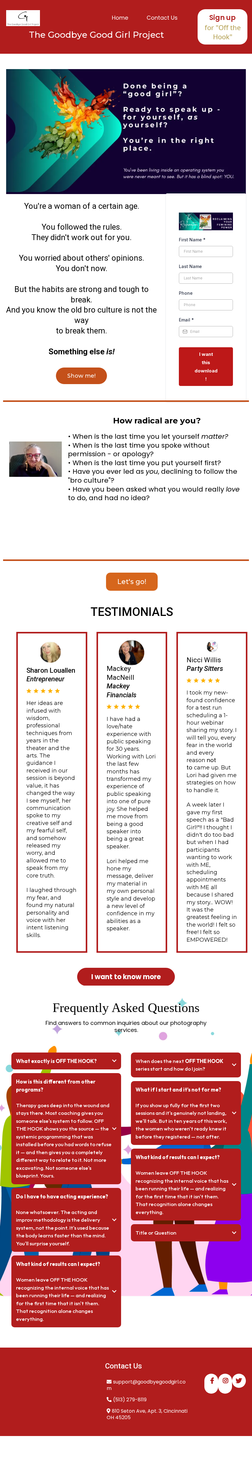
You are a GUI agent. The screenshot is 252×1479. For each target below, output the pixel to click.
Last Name (190, 266)
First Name (192, 239)
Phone (186, 293)
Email (186, 319)
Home (120, 17)
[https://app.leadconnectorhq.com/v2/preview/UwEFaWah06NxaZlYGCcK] (23, 18)
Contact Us (162, 17)
